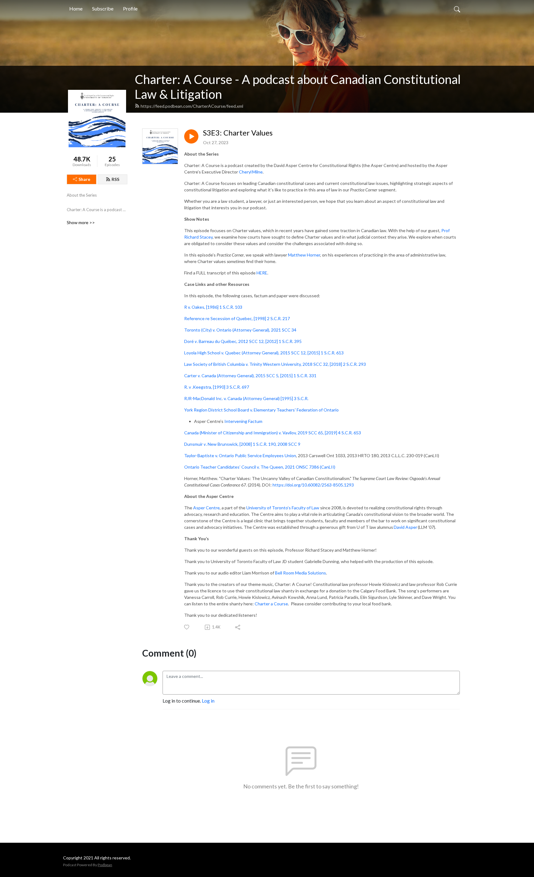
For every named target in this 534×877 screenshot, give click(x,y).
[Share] (238, 627)
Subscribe (102, 8)
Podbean (105, 864)
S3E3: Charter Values (238, 132)
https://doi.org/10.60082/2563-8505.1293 (313, 484)
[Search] (457, 8)
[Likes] (187, 627)
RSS (115, 179)
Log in (208, 701)
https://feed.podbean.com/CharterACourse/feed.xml (192, 106)
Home (76, 8)
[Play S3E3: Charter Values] (191, 136)
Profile (130, 8)
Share (84, 179)
